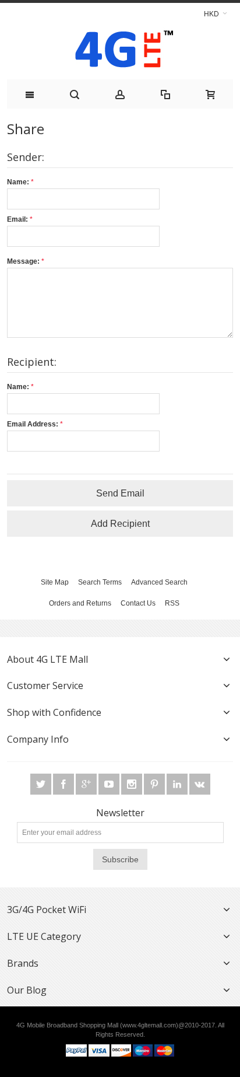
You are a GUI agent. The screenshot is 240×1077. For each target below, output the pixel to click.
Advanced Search (159, 582)
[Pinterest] (155, 785)
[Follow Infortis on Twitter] (41, 785)
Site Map (55, 582)
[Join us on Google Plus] (87, 785)
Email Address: (32, 424)
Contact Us (138, 603)
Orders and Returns (80, 603)
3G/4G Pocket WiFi (46, 909)
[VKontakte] (199, 785)
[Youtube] (109, 785)
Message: (23, 261)
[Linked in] (178, 785)
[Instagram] (132, 785)
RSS (172, 603)
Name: (18, 182)
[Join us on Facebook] (64, 785)
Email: (17, 219)
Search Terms (100, 582)
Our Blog (27, 990)
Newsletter (120, 812)
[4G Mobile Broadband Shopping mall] (120, 51)
